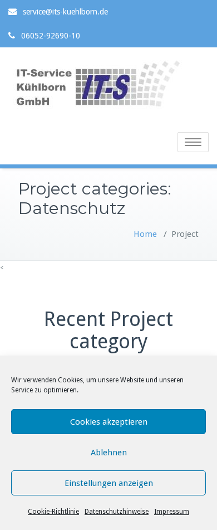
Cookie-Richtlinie (53, 512)
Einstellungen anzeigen (109, 483)
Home (145, 234)
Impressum (171, 512)
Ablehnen (109, 453)
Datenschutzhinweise (117, 512)
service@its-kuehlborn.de (65, 11)
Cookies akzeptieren (108, 422)
